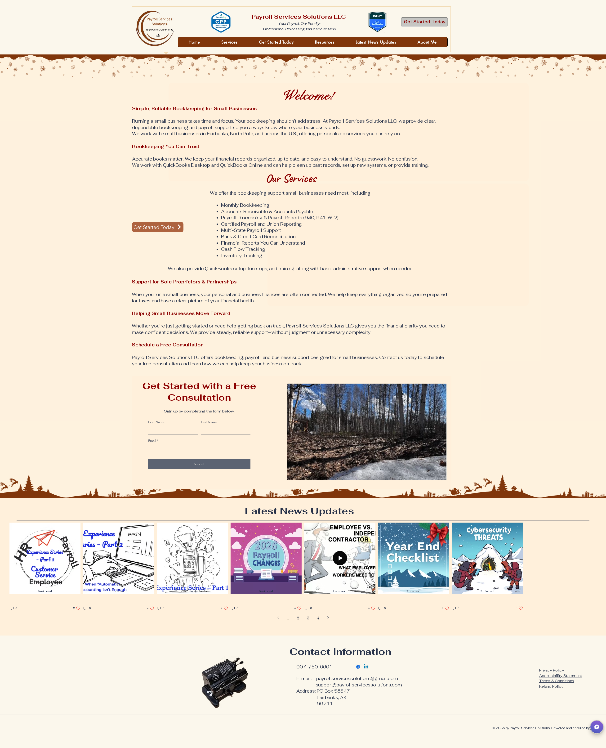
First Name (156, 422)
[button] (597, 727)
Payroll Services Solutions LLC (300, 16)
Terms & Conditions (556, 681)
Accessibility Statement (560, 675)
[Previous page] (278, 618)
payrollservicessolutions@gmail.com (357, 678)
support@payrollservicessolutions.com (359, 685)
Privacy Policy (551, 670)
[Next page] (328, 618)
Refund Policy (551, 686)
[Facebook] (358, 666)
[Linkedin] (366, 666)
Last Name (209, 422)
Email (152, 440)
